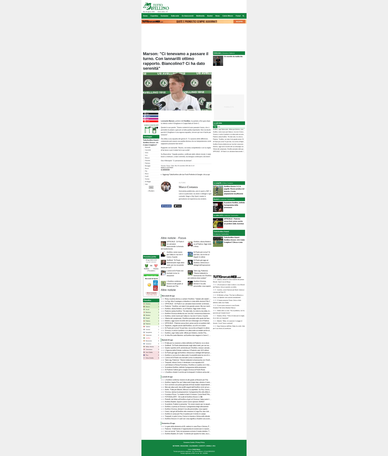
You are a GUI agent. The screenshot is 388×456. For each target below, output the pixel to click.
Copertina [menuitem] (154, 16)
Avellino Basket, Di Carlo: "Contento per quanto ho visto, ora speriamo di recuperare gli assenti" (199, 434)
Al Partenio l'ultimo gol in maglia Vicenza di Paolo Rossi (185, 370)
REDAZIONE (184, 446)
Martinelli (147, 147)
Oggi (215, 127)
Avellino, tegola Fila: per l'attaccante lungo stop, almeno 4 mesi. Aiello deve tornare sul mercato (199, 382)
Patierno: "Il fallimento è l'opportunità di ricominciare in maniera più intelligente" (193, 429)
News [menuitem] (217, 16)
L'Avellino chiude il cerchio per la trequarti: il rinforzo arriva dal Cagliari (190, 372)
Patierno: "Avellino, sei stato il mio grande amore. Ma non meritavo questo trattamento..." (196, 306)
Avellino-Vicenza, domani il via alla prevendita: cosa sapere (202, 283)
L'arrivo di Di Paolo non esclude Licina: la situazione (175, 273)
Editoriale (217, 53)
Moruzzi (147, 158)
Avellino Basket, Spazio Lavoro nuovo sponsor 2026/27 (185, 402)
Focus (168, 165)
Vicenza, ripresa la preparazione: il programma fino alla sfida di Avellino (190, 392)
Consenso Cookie (189, 442)
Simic (146, 152)
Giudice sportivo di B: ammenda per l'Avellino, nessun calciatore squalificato (192, 348)
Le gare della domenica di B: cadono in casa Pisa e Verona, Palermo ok (190, 426)
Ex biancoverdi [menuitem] (187, 16)
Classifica (147, 300)
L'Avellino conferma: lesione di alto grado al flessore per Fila (175, 283)
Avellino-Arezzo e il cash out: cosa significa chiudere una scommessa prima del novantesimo (198, 419)
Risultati (151, 191)
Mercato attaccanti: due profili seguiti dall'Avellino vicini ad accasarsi (189, 387)
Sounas (147, 179)
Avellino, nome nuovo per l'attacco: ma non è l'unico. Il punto (175, 254)
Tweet (178, 206)
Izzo (146, 155)
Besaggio (147, 166)
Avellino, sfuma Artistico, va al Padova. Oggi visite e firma (202, 244)
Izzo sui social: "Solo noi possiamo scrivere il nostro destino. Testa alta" (190, 431)
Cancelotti (148, 150)
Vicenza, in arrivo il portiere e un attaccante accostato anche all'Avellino (190, 330)
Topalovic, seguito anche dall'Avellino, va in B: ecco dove (185, 325)
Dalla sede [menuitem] (175, 16)
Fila (146, 171)
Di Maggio (148, 181)
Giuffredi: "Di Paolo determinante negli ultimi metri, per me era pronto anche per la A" (195, 345)
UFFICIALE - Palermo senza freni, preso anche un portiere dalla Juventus (191, 323)
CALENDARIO (193, 446)
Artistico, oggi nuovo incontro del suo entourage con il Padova (187, 321)
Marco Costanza (167, 167)
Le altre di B (218, 215)
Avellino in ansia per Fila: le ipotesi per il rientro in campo (185, 414)
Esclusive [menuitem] (164, 16)
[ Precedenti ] (151, 271)
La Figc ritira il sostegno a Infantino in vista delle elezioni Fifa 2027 (188, 301)
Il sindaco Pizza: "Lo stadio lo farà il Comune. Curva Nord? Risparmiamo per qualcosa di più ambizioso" (202, 394)
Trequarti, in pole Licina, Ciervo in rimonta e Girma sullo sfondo (187, 416)
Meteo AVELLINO (151, 276)
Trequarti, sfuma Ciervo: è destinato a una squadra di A (184, 362)
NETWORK (176, 446)
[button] (151, 187)
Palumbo (147, 160)
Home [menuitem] (145, 16)
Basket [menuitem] (210, 16)
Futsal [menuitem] (238, 16)
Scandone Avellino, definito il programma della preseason (185, 367)
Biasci (147, 173)
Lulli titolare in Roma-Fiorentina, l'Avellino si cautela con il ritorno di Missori (191, 365)
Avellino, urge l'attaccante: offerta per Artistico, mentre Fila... (186, 333)
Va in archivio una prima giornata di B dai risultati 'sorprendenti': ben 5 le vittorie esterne (196, 385)
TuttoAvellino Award (221, 231)
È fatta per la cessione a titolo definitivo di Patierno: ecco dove (187, 343)
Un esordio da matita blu (233, 56)
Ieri (219, 127)
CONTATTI (202, 446)
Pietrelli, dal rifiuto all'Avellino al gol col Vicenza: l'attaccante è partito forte (191, 399)
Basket (216, 199)
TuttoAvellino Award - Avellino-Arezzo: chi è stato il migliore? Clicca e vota (234, 240)
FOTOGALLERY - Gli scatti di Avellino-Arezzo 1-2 (183, 397)
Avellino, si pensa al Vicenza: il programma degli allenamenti (186, 406)
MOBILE (209, 446)
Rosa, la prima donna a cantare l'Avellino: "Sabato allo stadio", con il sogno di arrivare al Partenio (200, 299)
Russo (147, 168)
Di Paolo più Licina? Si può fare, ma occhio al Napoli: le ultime (202, 254)
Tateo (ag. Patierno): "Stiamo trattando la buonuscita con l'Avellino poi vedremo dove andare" (198, 360)
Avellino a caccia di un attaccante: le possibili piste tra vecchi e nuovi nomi (191, 355)
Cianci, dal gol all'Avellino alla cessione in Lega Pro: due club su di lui (190, 411)
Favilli (146, 176)
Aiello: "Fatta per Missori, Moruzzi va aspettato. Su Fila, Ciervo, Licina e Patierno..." (194, 389)
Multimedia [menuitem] (200, 16)
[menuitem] (243, 16)
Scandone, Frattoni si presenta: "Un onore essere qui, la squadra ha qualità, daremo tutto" (197, 404)
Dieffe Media (196, 449)
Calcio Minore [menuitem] (227, 16)
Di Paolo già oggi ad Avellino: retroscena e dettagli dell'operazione (202, 262)
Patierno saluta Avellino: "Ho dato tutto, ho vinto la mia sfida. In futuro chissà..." (193, 311)
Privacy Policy (200, 442)
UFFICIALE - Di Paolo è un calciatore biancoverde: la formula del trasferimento (193, 304)
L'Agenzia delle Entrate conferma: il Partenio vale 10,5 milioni (187, 350)
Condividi (167, 206)
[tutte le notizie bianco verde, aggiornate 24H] (156, 6)
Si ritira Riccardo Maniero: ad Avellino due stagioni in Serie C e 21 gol (190, 335)
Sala (146, 184)
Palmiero (147, 163)
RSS (214, 446)
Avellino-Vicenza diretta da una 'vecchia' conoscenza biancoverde (188, 313)
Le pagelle (217, 183)
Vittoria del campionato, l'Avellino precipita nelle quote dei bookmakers (190, 318)
